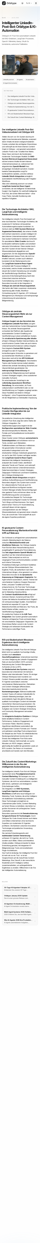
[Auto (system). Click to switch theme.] (22, 3)
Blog (4, 17)
